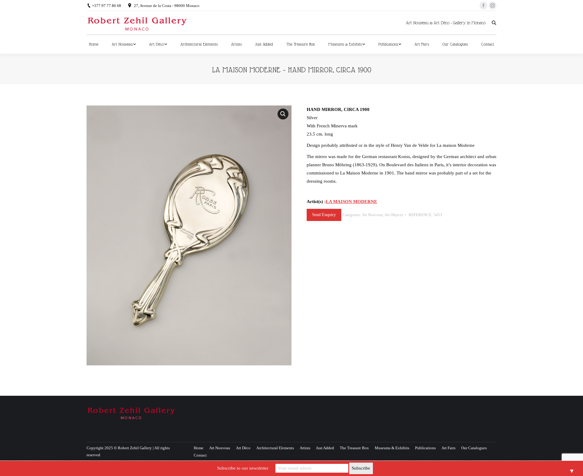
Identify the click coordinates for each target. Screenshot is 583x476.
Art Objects (393, 214)
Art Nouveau (372, 214)
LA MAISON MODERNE (351, 201)
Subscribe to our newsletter (242, 468)
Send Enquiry (324, 214)
